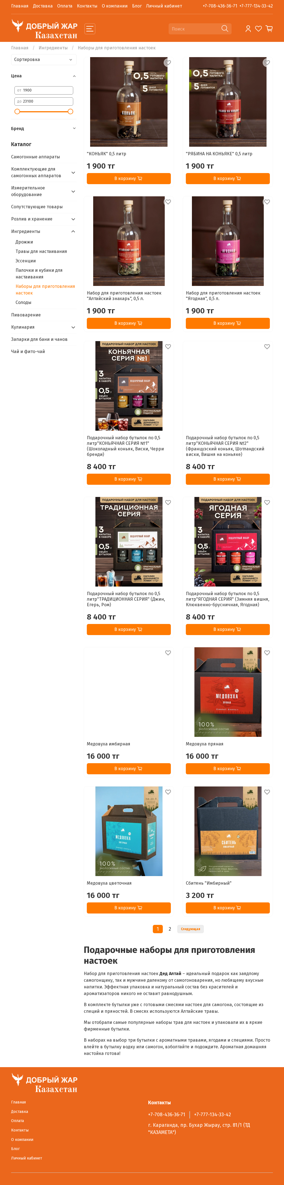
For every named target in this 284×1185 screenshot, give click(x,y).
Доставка (43, 6)
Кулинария (23, 327)
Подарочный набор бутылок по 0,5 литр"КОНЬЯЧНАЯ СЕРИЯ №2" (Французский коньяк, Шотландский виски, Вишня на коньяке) (225, 446)
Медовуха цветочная (109, 883)
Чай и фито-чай (28, 351)
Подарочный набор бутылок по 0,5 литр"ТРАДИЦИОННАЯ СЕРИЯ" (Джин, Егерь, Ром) (126, 599)
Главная (20, 6)
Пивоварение (26, 315)
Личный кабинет (164, 6)
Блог (137, 6)
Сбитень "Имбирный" (209, 883)
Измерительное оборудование (28, 191)
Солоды (23, 302)
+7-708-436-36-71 (220, 6)
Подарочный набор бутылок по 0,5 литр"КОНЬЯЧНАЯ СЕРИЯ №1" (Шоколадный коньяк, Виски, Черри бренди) (125, 446)
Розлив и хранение (31, 219)
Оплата (64, 6)
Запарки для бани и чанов (39, 339)
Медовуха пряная (205, 744)
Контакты (87, 6)
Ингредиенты (53, 47)
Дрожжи (24, 242)
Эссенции (26, 260)
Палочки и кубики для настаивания (39, 274)
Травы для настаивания (41, 251)
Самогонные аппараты (35, 156)
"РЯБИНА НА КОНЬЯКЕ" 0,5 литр (219, 153)
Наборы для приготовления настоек (45, 290)
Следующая (190, 929)
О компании (115, 6)
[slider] (17, 111)
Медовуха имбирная (108, 744)
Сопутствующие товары (37, 206)
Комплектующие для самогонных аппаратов (36, 172)
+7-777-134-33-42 (256, 6)
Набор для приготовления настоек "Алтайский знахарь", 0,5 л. (124, 295)
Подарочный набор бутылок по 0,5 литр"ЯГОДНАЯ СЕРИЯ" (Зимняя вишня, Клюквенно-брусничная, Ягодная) (227, 599)
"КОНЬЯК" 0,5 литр (106, 153)
